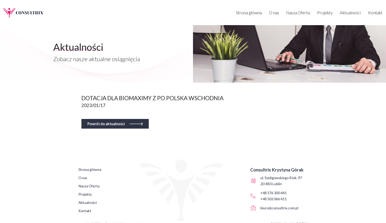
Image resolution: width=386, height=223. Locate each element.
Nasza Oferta (298, 12)
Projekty (325, 12)
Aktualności (350, 12)
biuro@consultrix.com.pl (279, 208)
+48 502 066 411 (273, 199)
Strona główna (249, 12)
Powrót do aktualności (106, 124)
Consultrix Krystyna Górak (277, 169)
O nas (274, 12)
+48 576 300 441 (273, 193)
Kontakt (375, 12)
